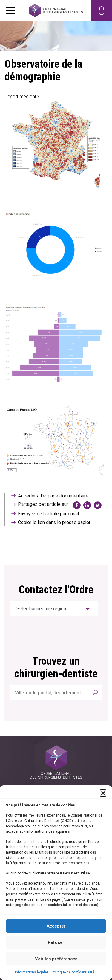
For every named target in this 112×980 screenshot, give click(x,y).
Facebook (77, 505)
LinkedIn (87, 505)
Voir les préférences (56, 959)
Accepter (56, 926)
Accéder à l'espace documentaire (53, 496)
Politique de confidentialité (73, 972)
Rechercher (95, 692)
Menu (10, 10)
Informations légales (32, 972)
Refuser (56, 942)
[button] (103, 793)
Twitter (98, 505)
